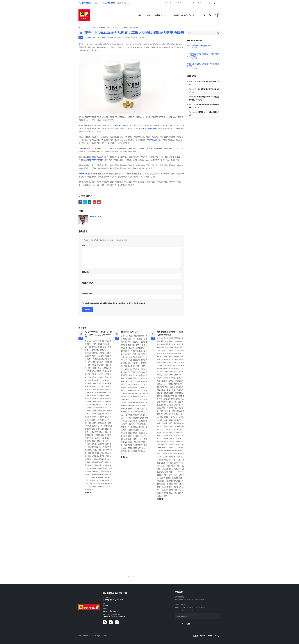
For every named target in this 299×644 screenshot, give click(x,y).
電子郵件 (99, 202)
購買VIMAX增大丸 (130, 37)
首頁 (139, 15)
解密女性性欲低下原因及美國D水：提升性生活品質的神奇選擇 (98, 335)
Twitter (85, 202)
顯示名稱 (86, 272)
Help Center (180, 3)
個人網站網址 (87, 293)
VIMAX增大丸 (105, 37)
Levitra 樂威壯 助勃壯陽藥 (207, 81)
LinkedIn (89, 202)
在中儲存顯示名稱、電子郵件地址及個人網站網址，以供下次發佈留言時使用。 (116, 303)
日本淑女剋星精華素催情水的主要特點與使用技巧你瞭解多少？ (203, 55)
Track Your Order (168, 3)
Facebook (80, 202)
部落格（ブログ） (161, 15)
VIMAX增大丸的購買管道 (116, 37)
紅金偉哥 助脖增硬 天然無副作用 (208, 89)
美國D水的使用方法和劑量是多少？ (199, 45)
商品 (148, 15)
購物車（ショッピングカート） (185, 15)
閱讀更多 (88, 493)
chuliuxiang (92, 37)
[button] (129, 577)
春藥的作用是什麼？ (130, 332)
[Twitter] (214, 3)
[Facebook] (209, 3)
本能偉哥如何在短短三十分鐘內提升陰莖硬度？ (170, 333)
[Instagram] (219, 3)
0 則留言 (141, 37)
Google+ (94, 202)
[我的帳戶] (210, 15)
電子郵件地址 (87, 283)
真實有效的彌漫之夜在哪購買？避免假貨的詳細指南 (203, 65)
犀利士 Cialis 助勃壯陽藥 (207, 112)
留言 (84, 245)
